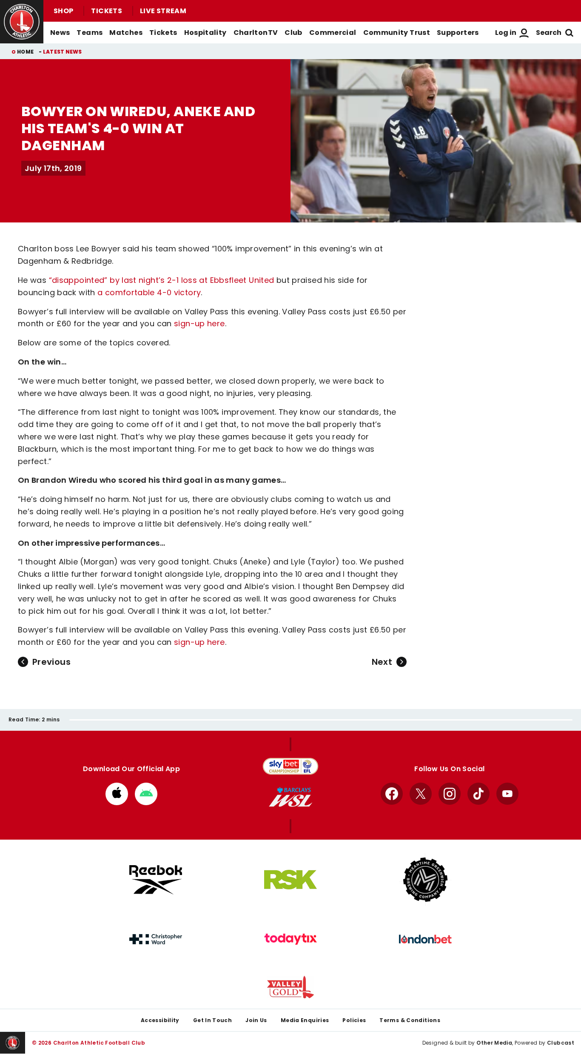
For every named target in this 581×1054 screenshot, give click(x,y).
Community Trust (396, 32)
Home (25, 51)
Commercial (332, 32)
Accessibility (160, 1020)
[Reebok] (155, 879)
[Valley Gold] (290, 987)
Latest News (62, 51)
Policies (354, 1020)
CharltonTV (256, 32)
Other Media (494, 1042)
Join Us (256, 1020)
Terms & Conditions (409, 1020)
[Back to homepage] (21, 21)
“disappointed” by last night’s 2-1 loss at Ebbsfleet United (161, 280)
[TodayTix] (290, 939)
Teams (90, 32)
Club (293, 32)
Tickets (106, 11)
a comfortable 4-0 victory (149, 292)
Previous (51, 662)
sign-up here (199, 323)
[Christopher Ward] (155, 939)
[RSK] (290, 879)
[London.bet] (425, 939)
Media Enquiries (305, 1020)
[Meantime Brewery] (425, 879)
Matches (125, 32)
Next (382, 662)
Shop (63, 11)
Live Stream (163, 11)
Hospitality (205, 32)
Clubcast (560, 1042)
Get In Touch (212, 1020)
